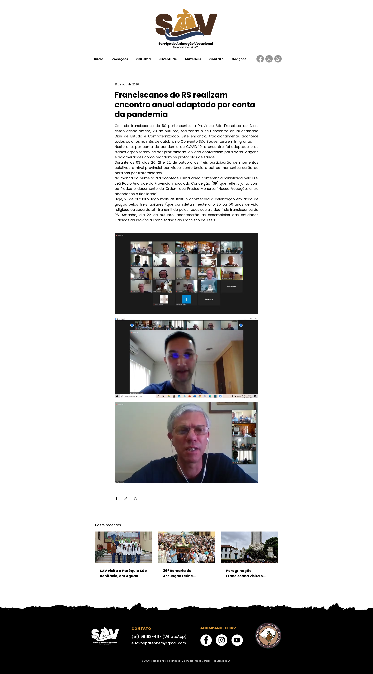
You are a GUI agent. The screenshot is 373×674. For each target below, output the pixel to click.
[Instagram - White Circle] (221, 640)
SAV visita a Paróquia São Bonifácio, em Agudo (123, 573)
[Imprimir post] (135, 498)
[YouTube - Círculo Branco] (237, 640)
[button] (120, 59)
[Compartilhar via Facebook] (116, 498)
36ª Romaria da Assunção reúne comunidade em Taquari (186, 573)
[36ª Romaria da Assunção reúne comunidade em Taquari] (186, 547)
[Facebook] (260, 59)
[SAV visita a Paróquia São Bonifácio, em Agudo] (123, 547)
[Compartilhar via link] (126, 498)
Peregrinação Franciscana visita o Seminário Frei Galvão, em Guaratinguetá (247, 573)
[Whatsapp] (278, 59)
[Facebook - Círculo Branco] (206, 640)
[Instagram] (269, 59)
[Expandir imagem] (186, 273)
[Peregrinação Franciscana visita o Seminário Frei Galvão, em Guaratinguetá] (249, 547)
